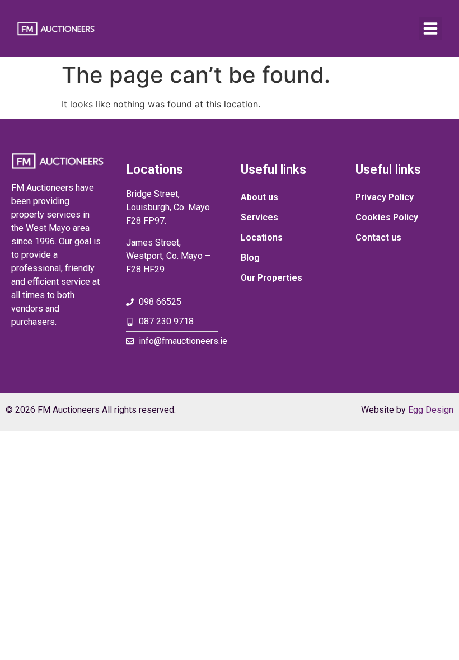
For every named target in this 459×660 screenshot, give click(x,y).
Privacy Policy (384, 197)
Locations (262, 237)
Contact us (378, 237)
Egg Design (430, 409)
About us (259, 197)
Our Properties (271, 277)
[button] (430, 28)
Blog (250, 257)
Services (259, 217)
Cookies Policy (386, 217)
